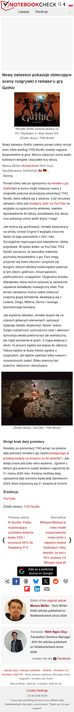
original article (56, 600)
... (69, 11)
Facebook (63, 658)
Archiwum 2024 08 (12, 674)
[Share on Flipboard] (27, 588)
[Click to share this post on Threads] (26, 581)
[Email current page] (46, 589)
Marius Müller (39, 605)
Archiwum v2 (61, 670)
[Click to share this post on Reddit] (55, 581)
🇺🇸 (40, 170)
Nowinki (47, 670)
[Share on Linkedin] (37, 588)
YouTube (9, 498)
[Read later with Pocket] (65, 581)
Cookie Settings (37, 690)
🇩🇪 (45, 170)
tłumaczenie (30, 165)
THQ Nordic (32, 506)
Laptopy (23, 11)
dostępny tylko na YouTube (47, 203)
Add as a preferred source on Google (40, 571)
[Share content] (7, 581)
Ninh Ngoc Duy (56, 631)
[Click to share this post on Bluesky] (35, 581)
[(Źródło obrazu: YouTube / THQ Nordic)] (37, 398)
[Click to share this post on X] (45, 581)
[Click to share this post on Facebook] (16, 581)
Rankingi (41, 11)
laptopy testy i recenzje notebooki (22, 670)
